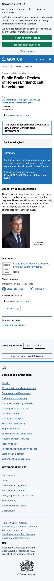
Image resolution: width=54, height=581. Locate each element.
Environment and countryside (17, 433)
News (5, 480)
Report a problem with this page (27, 356)
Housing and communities (21, 66)
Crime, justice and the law (15, 408)
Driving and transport (13, 418)
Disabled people (10, 413)
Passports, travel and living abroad (19, 448)
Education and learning (13, 423)
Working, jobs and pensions (16, 458)
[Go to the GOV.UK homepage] (12, 59)
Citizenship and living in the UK (17, 403)
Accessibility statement (14, 526)
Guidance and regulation (14, 485)
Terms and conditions (13, 530)
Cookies (23, 522)
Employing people (11, 428)
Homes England (25, 103)
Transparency (9, 500)
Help (4, 522)
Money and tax (9, 443)
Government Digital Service (16, 537)
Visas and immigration (13, 453)
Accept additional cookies (27, 37)
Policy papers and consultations (18, 495)
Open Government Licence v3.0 (18, 550)
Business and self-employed (16, 393)
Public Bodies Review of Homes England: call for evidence (31, 265)
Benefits (6, 383)
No (41, 345)
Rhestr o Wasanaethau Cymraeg (18, 534)
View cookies (27, 51)
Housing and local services (15, 438)
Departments (9, 475)
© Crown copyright (27, 574)
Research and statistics (14, 490)
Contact (33, 526)
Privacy (13, 522)
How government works (14, 505)
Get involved (8, 510)
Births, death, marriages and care (19, 388)
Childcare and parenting (14, 398)
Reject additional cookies (27, 44)
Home (4, 66)
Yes (30, 345)
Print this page (13, 308)
